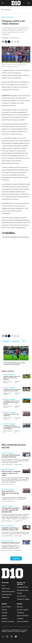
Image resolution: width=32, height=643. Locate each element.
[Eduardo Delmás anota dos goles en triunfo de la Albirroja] (26, 376)
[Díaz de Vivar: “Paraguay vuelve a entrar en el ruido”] (26, 471)
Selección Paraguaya (7, 17)
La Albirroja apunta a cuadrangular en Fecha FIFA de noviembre (11, 427)
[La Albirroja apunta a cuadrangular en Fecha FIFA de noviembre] (26, 425)
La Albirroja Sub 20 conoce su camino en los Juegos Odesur (11, 402)
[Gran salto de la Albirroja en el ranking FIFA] (26, 491)
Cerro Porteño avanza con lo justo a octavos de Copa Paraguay (14, 363)
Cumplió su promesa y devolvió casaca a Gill (10, 529)
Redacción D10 (17, 382)
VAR (23, 341)
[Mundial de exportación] (26, 542)
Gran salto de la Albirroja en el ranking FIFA (10, 493)
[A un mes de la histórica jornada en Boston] (26, 454)
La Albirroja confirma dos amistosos (11, 414)
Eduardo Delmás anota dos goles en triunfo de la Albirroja (11, 378)
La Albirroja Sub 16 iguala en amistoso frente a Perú (12, 390)
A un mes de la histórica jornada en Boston (11, 456)
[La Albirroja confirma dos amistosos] (26, 414)
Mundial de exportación (11, 543)
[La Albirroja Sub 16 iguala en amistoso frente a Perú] (26, 389)
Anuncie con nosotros (21, 583)
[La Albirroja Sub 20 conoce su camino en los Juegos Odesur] (26, 401)
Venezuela (15, 341)
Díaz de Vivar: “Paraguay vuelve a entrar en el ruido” (11, 473)
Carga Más (16, 558)
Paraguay (6, 341)
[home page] (16, 3)
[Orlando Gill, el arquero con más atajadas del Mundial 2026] (26, 507)
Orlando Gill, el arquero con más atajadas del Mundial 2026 (10, 510)
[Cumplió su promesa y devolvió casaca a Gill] (26, 527)
